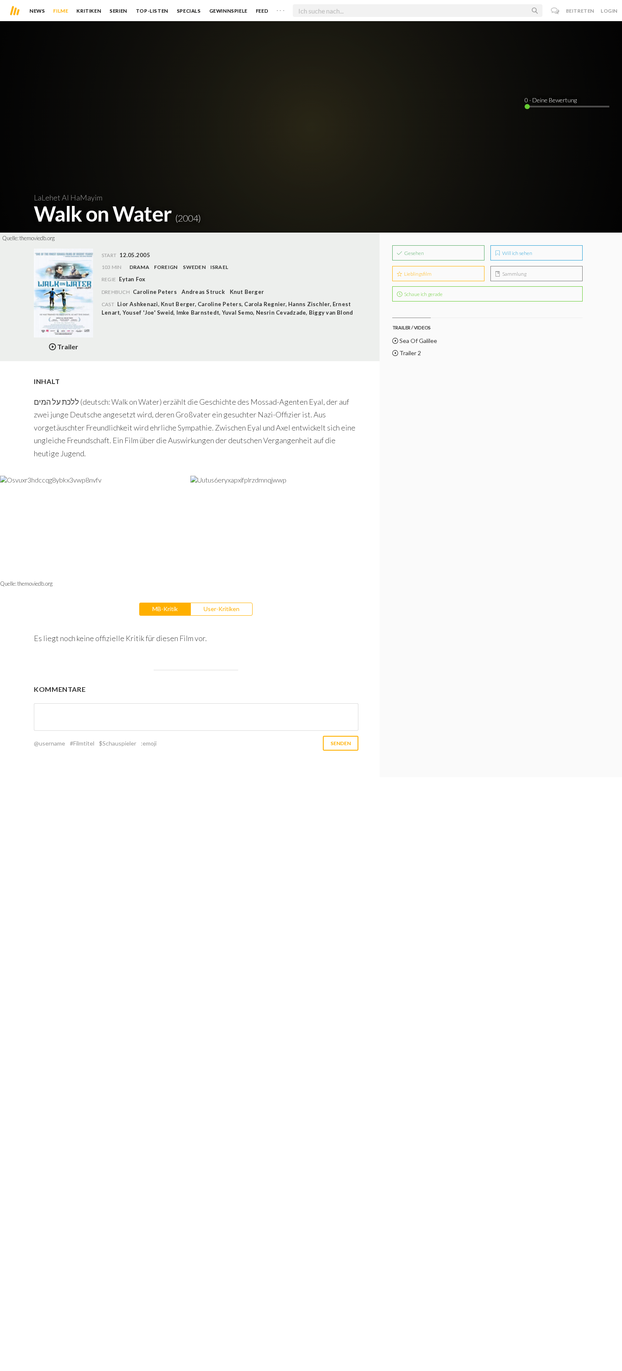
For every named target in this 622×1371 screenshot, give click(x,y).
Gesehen (413, 253)
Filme (60, 11)
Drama (139, 267)
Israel (219, 267)
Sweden (194, 267)
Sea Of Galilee (417, 340)
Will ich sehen (516, 253)
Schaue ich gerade (423, 294)
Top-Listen (152, 11)
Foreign (166, 267)
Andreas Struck (203, 291)
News (37, 11)
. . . (280, 8)
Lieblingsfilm (417, 274)
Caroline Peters (155, 291)
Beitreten (580, 11)
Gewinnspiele (228, 11)
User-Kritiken (221, 608)
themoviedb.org (37, 238)
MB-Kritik (165, 608)
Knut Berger (247, 291)
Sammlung (513, 274)
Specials (189, 11)
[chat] (555, 10)
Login (609, 11)
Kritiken (89, 11)
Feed (262, 11)
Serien (118, 11)
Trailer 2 (409, 352)
